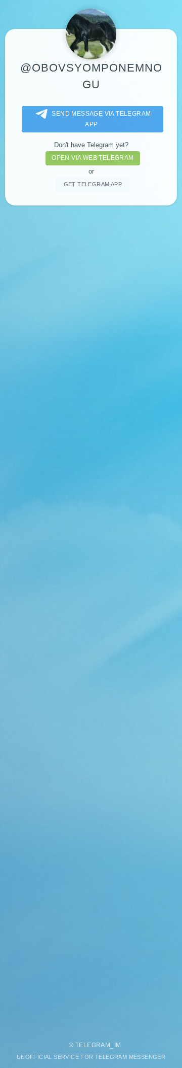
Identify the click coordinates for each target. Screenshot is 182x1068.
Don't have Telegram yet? (91, 145)
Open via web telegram (92, 157)
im (117, 1045)
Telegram (92, 1045)
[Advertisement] (91, 618)
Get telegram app (93, 184)
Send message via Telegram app (101, 119)
